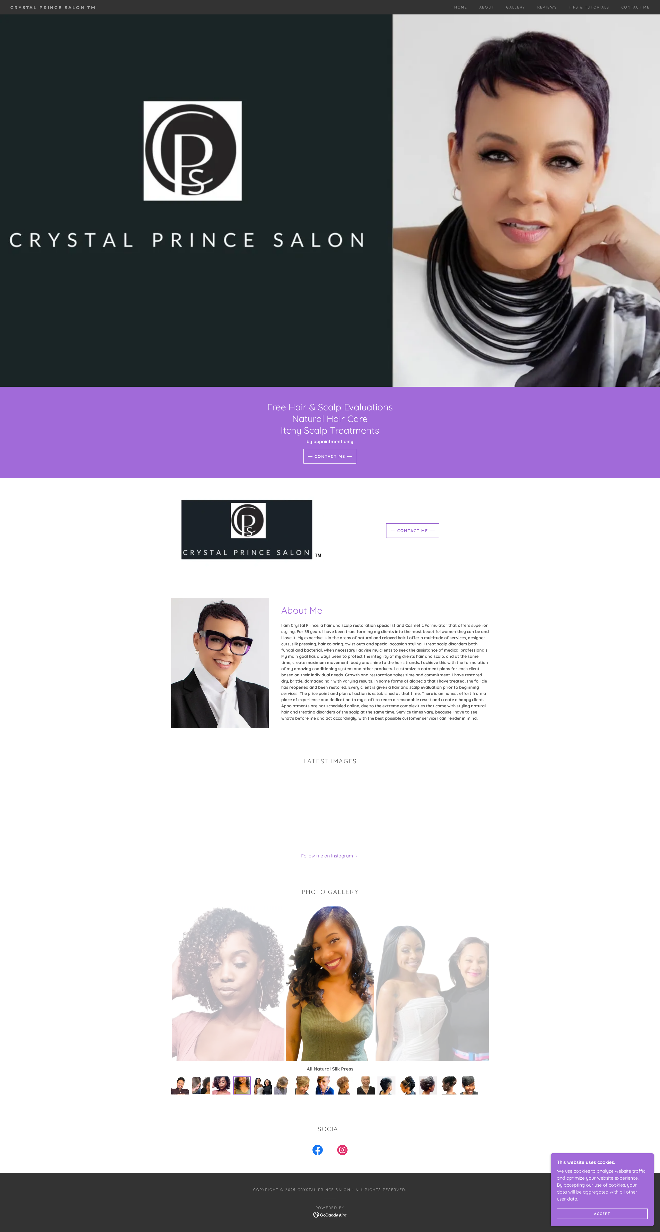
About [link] (486, 7)
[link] (102, 7)
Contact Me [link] (635, 7)
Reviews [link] (547, 7)
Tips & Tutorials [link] (589, 7)
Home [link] (460, 7)
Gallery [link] (515, 7)
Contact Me (330, 456)
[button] (330, 855)
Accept (602, 1213)
